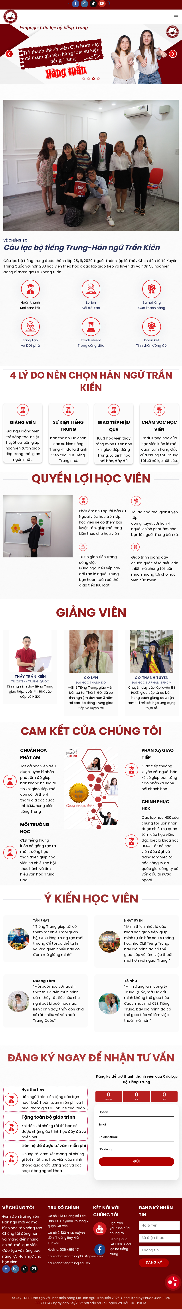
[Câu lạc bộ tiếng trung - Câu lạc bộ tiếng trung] (17, 17)
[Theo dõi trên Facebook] (75, 3)
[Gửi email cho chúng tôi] (34, 1270)
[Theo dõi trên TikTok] (93, 3)
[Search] (108, 3)
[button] (176, 16)
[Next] (173, 54)
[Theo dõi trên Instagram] (84, 3)
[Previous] (9, 54)
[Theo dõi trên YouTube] (102, 3)
